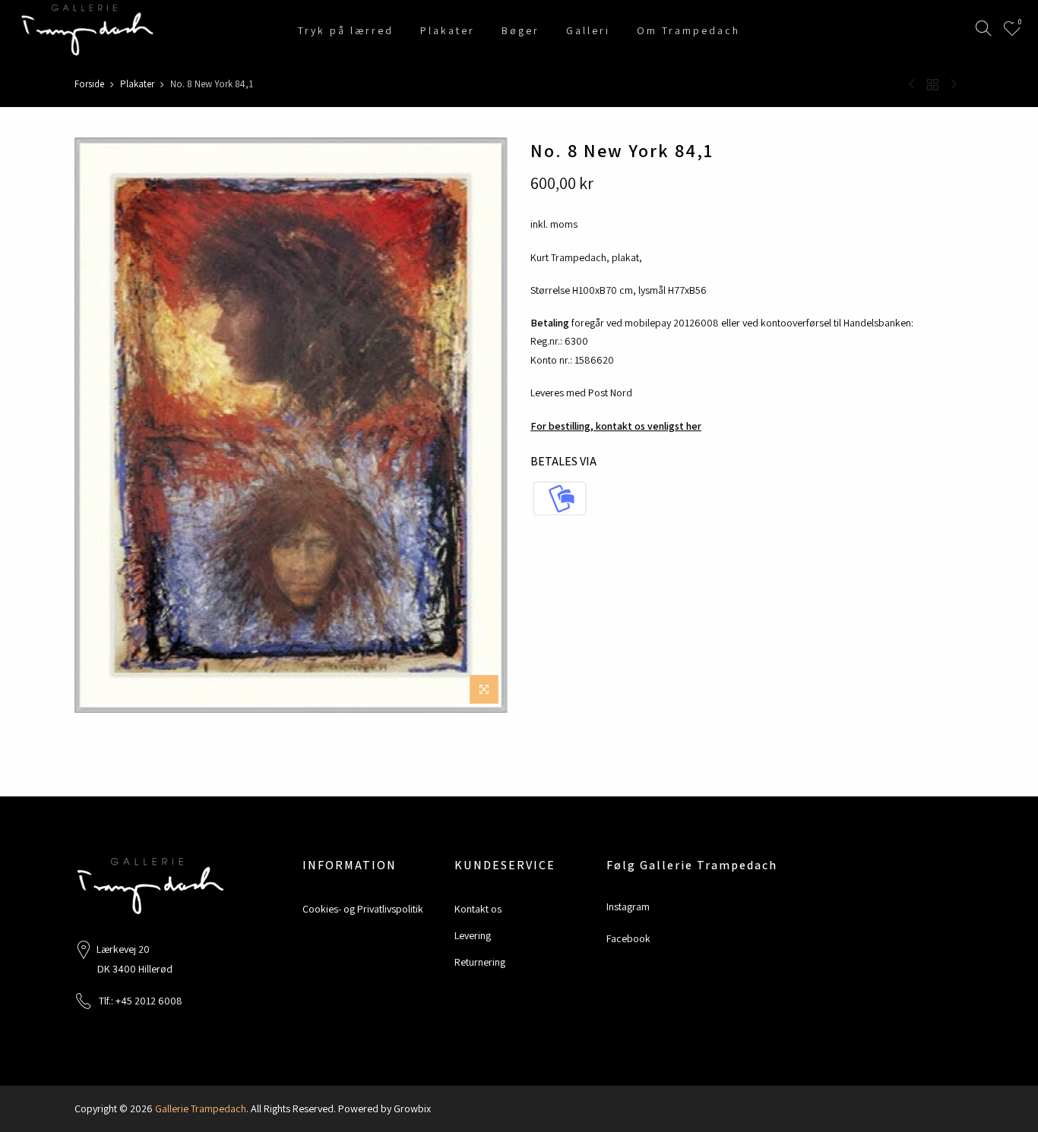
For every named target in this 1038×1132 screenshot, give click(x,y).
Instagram (628, 906)
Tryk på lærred (346, 30)
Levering (472, 935)
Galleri (588, 30)
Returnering (479, 962)
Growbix (412, 1108)
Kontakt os (478, 909)
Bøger (521, 30)
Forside (89, 83)
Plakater (447, 30)
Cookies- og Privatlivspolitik (362, 909)
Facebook (628, 938)
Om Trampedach (688, 30)
